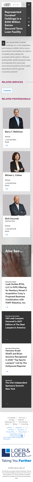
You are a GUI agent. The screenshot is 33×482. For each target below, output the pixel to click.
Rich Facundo (12, 218)
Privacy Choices (15, 436)
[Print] (28, 25)
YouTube (11, 430)
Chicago (11, 420)
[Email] (28, 18)
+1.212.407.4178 (10, 229)
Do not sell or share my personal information (13, 438)
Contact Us (20, 430)
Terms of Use (23, 432)
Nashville (21, 420)
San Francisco (23, 422)
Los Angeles (11, 418)
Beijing (15, 424)
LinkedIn (9, 427)
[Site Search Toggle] (23, 4)
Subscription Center (16, 434)
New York (22, 418)
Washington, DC (10, 422)
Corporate (7, 90)
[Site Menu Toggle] (28, 4)
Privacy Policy (10, 432)
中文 (18, 5)
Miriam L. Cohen (13, 175)
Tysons (7, 424)
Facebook (19, 427)
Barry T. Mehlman (14, 131)
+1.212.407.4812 (10, 139)
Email (7, 142)
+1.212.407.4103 (10, 183)
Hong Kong (24, 424)
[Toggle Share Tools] (28, 22)
